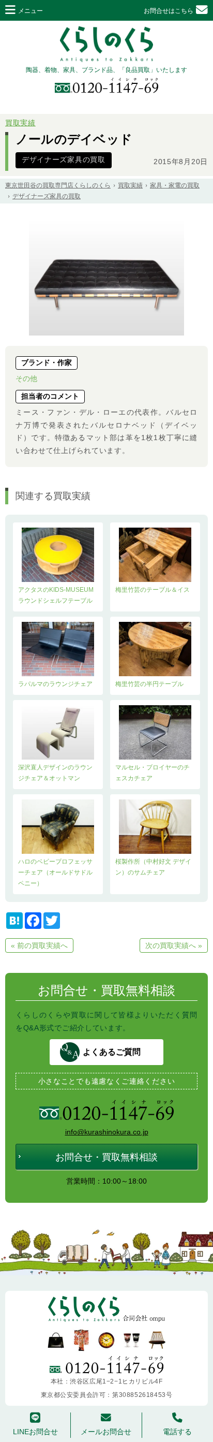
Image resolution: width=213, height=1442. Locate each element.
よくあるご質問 (112, 1051)
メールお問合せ (106, 1432)
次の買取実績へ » (173, 945)
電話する (177, 1432)
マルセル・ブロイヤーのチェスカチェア (152, 773)
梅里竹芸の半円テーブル (149, 684)
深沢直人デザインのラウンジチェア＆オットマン (55, 773)
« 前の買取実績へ (39, 945)
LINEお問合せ (35, 1432)
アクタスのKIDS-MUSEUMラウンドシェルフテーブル (56, 595)
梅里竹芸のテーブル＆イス (152, 589)
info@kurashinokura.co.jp (106, 1132)
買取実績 (20, 123)
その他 (26, 378)
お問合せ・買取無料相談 (106, 1157)
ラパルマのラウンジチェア (55, 684)
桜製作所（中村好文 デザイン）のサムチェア (153, 867)
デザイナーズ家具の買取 (63, 160)
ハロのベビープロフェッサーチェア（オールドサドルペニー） (55, 872)
